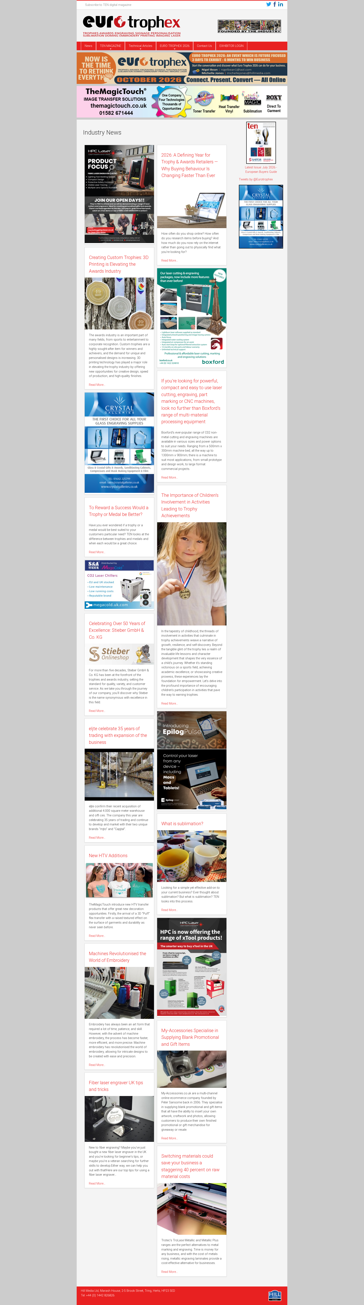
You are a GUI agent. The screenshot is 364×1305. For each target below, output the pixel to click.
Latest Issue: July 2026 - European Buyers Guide (261, 170)
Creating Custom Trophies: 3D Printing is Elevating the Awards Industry (119, 264)
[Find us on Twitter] (268, 5)
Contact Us (204, 46)
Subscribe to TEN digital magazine (108, 5)
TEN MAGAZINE (110, 46)
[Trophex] (131, 27)
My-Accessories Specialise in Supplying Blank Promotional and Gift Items (190, 1037)
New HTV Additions (108, 855)
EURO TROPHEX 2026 (174, 46)
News (88, 46)
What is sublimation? (182, 823)
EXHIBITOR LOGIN (231, 46)
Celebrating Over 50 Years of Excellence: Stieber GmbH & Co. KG (117, 630)
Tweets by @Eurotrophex (256, 179)
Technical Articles (140, 46)
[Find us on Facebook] (274, 5)
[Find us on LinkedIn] (280, 5)
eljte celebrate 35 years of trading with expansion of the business (118, 735)
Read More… (169, 260)
